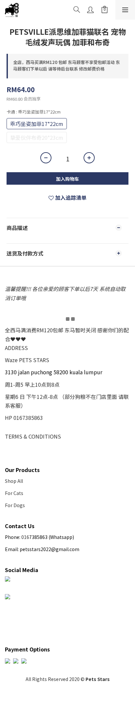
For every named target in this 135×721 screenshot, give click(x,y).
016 (25, 537)
